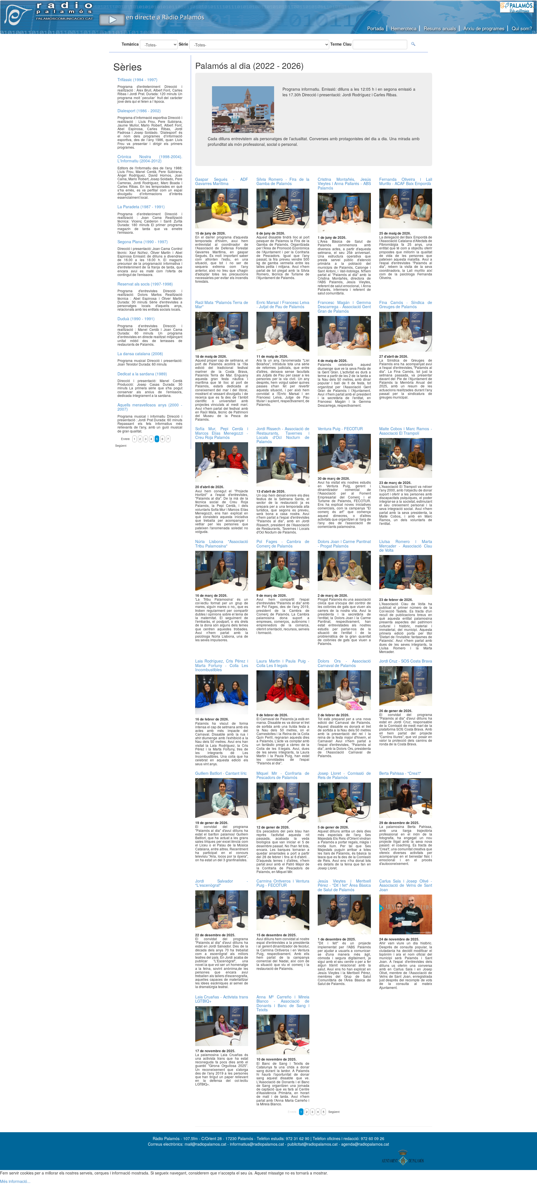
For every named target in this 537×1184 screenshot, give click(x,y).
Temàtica (130, 44)
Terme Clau (341, 44)
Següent (334, 1112)
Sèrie (183, 44)
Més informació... (15, 1181)
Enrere (292, 1112)
